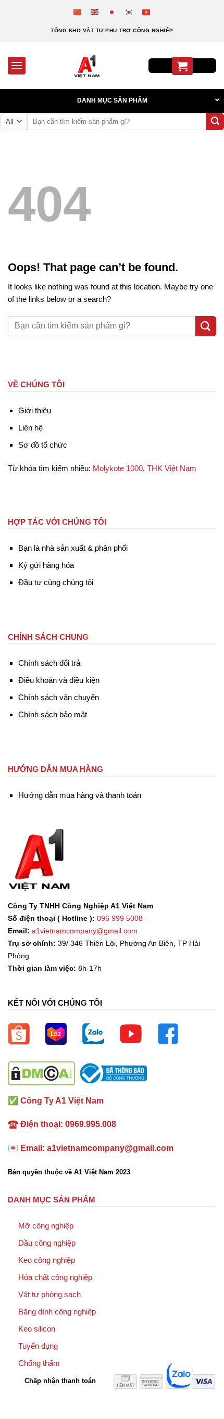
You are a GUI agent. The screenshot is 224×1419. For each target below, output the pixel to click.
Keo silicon (36, 1328)
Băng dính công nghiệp (57, 1311)
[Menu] (17, 65)
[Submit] (215, 122)
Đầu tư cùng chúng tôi (55, 582)
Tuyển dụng (38, 1345)
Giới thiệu (34, 410)
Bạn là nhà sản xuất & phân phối (73, 547)
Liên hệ (30, 427)
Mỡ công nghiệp (45, 1225)
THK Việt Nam (171, 468)
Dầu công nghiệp (47, 1242)
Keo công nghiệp (46, 1260)
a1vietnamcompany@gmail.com (85, 931)
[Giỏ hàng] (182, 66)
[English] (95, 11)
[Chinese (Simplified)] (78, 11)
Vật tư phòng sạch (49, 1294)
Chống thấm (39, 1363)
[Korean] (129, 11)
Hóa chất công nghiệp (55, 1277)
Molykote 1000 (118, 468)
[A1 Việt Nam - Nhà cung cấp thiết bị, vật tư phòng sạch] (87, 65)
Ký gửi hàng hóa (46, 565)
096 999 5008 (120, 918)
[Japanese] (112, 11)
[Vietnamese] (147, 11)
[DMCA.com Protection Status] (41, 1072)
